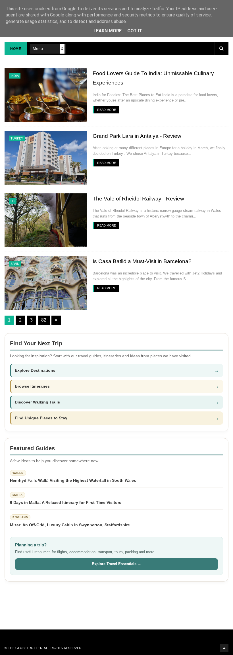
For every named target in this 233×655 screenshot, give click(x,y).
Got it (134, 30)
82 (43, 320)
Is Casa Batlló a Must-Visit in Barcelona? (142, 261)
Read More (106, 109)
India (15, 75)
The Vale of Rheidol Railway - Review (138, 199)
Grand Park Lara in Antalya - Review (137, 136)
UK (13, 201)
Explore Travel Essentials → (116, 564)
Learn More (107, 30)
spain (15, 263)
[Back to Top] (224, 648)
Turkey (17, 138)
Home (15, 49)
